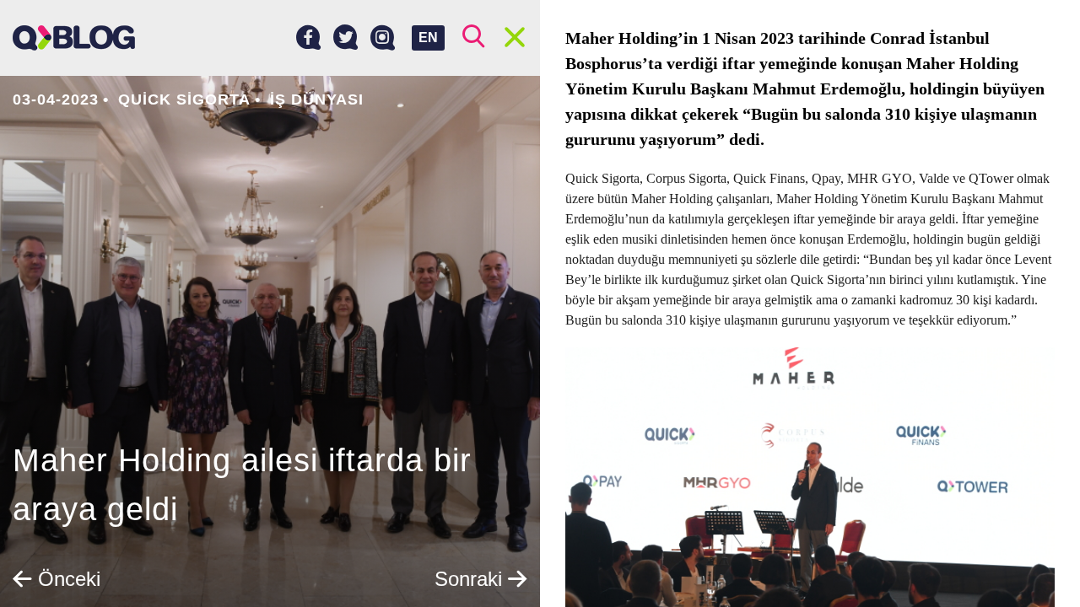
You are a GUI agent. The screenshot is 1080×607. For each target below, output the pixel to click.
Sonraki (471, 578)
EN (428, 37)
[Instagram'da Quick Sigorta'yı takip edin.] (382, 38)
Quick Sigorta (184, 99)
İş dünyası (317, 99)
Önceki (66, 578)
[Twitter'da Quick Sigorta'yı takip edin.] (345, 38)
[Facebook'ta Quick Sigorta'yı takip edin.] (308, 38)
